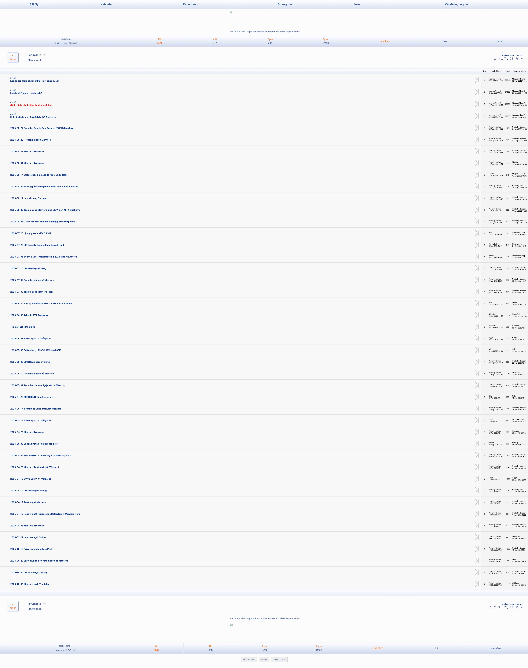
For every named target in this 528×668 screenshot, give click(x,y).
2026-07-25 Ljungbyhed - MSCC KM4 (30, 233)
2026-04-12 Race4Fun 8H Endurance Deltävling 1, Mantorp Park (45, 514)
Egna (270, 41)
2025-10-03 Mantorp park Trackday (29, 584)
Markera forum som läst (512, 55)
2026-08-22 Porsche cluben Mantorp (30, 139)
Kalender (106, 4)
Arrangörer (284, 4)
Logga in (500, 41)
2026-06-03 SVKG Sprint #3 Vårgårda (30, 338)
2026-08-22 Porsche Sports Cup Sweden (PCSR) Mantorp (42, 128)
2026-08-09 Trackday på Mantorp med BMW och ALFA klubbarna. (45, 210)
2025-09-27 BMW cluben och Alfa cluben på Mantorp (39, 560)
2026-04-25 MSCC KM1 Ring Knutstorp (31, 397)
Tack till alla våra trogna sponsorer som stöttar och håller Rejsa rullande (264, 31)
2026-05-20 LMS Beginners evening (30, 362)
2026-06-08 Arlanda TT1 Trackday (29, 315)
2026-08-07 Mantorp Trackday (27, 163)
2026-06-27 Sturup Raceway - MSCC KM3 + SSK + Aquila (41, 303)
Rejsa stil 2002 (249, 659)
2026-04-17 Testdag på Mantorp (28, 502)
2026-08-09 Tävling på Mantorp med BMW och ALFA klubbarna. (44, 186)
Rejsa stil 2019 (279, 659)
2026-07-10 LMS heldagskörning (28, 268)
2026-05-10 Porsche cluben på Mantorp (32, 373)
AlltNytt (159, 41)
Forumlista (35, 55)
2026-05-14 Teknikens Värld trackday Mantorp (35, 408)
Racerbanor (191, 4)
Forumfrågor (495, 648)
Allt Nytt (35, 4)
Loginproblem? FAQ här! (66, 43)
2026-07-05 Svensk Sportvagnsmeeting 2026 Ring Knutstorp (43, 256)
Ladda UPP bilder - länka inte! (26, 93)
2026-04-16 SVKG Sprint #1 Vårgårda (30, 478)
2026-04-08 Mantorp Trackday (27, 525)
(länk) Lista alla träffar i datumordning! (31, 105)
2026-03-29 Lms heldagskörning (28, 537)
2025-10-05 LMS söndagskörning (28, 572)
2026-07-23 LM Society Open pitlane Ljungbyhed (37, 245)
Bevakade (385, 41)
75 (511, 58)
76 (517, 58)
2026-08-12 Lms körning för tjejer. (29, 198)
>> (521, 58)
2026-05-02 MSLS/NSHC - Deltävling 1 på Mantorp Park (40, 455)
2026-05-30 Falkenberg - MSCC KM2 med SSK (35, 350)
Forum (358, 4)
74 (505, 58)
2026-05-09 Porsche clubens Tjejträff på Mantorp (37, 385)
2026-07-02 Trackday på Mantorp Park (31, 291)
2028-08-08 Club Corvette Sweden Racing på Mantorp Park (42, 221)
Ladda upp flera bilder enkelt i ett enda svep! (34, 81)
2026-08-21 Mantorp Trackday (27, 151)
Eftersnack (35, 60)
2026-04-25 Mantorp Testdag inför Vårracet (34, 467)
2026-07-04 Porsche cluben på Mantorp (32, 280)
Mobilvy (264, 659)
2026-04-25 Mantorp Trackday (27, 432)
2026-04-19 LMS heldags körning (28, 490)
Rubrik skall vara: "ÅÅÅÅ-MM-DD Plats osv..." (34, 117)
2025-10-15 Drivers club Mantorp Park (31, 549)
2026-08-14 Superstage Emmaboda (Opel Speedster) (39, 174)
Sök (445, 41)
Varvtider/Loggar (456, 4)
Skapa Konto (66, 39)
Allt (215, 41)
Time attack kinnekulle (22, 326)
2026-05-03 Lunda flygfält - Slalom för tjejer (34, 443)
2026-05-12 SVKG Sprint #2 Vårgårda (30, 420)
